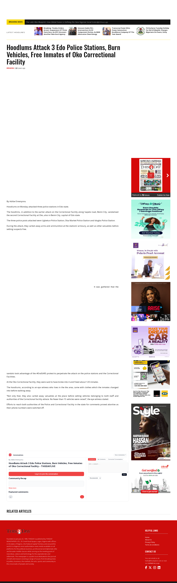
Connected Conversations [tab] (115, 459)
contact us (151, 563)
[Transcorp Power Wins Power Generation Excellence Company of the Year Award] (106, 31)
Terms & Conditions (152, 545)
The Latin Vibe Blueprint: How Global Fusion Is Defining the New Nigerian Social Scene (61, 22)
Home (147, 537)
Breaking (10, 68)
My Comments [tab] (101, 459)
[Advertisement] (68, 432)
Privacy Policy (150, 542)
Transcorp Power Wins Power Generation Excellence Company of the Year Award (123, 31)
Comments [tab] (92, 459)
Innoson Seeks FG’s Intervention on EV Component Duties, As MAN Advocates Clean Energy (89, 31)
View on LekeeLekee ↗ (120, 455)
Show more (12, 488)
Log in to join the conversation (46, 474)
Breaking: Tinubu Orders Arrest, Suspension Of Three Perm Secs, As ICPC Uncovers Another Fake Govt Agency (55, 31)
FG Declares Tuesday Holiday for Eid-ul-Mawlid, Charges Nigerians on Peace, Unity (157, 30)
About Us (148, 540)
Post (124, 474)
